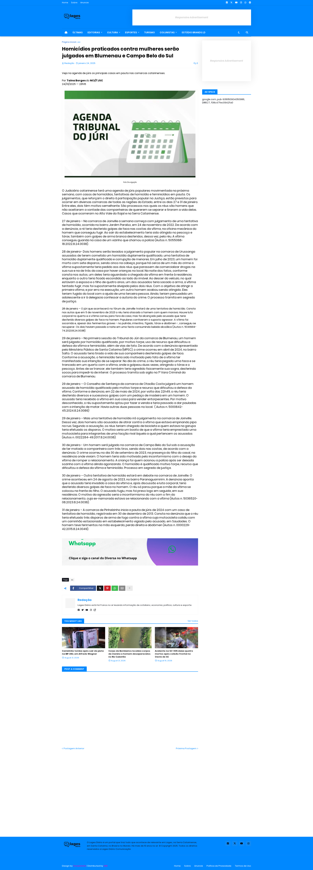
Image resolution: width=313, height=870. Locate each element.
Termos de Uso (243, 865)
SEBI (106, 865)
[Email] (122, 588)
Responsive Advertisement (191, 17)
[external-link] (95, 610)
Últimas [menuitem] (78, 32)
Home (65, 2)
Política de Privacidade (219, 865)
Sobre (74, 2)
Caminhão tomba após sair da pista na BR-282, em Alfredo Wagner (83, 652)
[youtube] (87, 610)
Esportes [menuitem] (131, 32)
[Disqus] (130, 791)
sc (79, 42)
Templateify (79, 865)
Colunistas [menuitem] (167, 32)
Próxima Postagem (186, 748)
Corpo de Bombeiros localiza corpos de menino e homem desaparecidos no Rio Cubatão (129, 654)
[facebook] (79, 610)
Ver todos (193, 621)
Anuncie (84, 2)
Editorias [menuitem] (94, 32)
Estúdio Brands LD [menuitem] (193, 32)
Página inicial (69, 42)
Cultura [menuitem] (112, 32)
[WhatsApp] (115, 588)
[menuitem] (66, 32)
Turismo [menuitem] (149, 32)
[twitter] (83, 610)
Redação (85, 600)
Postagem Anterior (74, 748)
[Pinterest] (107, 588)
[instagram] (91, 610)
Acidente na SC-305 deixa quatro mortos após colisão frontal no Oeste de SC (174, 654)
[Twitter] (100, 588)
